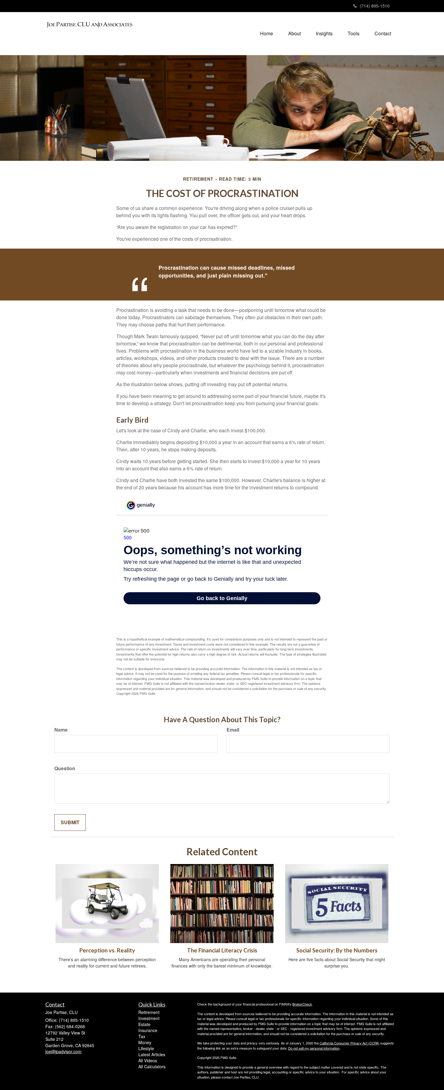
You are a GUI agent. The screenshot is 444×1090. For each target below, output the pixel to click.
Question (64, 768)
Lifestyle (146, 1048)
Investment (148, 1018)
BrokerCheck (302, 1004)
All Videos (147, 1060)
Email (233, 729)
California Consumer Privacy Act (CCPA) (349, 1043)
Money (144, 1042)
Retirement (148, 1012)
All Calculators (152, 1066)
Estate (144, 1024)
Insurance (147, 1030)
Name (61, 729)
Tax (141, 1036)
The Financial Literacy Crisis (222, 950)
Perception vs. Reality (107, 950)
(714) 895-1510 (375, 6)
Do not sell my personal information (313, 1048)
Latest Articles (151, 1054)
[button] (294, 33)
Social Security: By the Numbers (337, 950)
